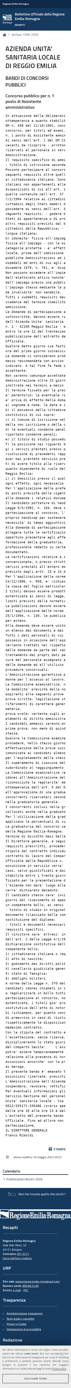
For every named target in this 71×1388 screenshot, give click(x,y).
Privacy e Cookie (16, 1324)
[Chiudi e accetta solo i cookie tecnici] (62, 1354)
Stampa (60, 1149)
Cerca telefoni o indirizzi (17, 1258)
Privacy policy (59, 1368)
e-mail (17, 1290)
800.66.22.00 (30, 1286)
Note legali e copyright (20, 1318)
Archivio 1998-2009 (25, 34)
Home (5, 34)
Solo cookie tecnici (35, 1378)
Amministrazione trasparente (25, 1313)
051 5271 (23, 1254)
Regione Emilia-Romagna (16, 4)
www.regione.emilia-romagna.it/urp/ (37, 1281)
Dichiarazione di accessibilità (24, 1329)
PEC (25, 1290)
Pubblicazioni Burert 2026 (24, 1179)
